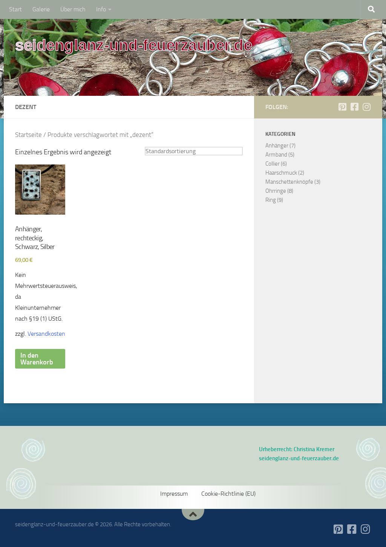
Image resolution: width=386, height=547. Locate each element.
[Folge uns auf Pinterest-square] (342, 106)
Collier (272, 163)
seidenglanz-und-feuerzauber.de (133, 45)
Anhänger (276, 145)
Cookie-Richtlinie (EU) (228, 493)
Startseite (28, 134)
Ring (270, 200)
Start (15, 9)
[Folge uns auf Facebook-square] (354, 106)
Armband (276, 154)
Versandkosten (46, 333)
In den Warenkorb (36, 358)
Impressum (174, 493)
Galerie (41, 9)
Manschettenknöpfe (289, 181)
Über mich (73, 9)
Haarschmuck (281, 172)
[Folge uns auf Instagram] (366, 106)
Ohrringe (275, 190)
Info (101, 9)
